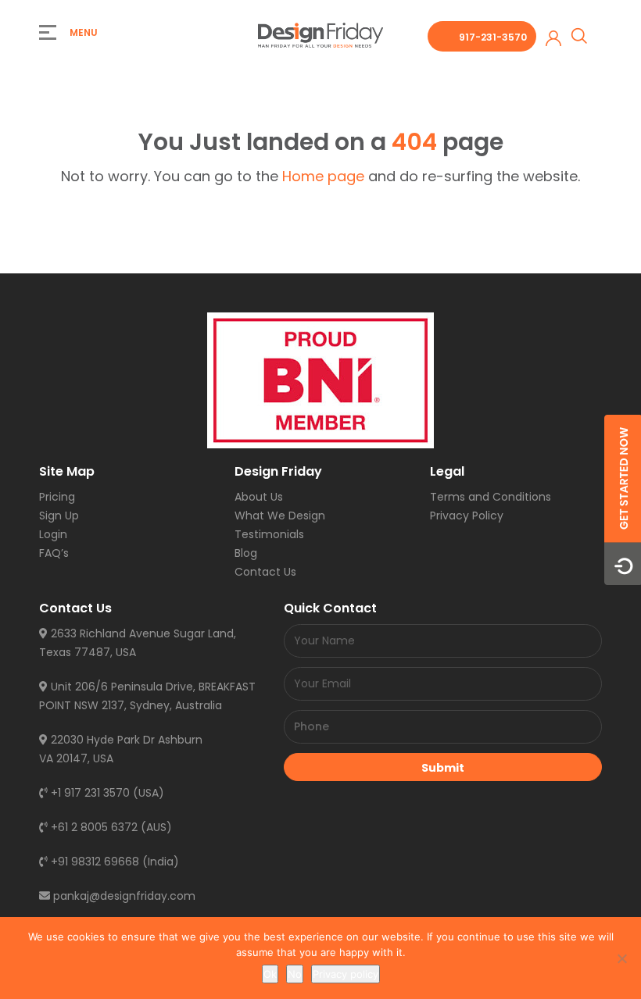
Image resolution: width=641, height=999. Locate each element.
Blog (246, 553)
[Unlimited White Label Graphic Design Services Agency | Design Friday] (320, 34)
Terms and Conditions (490, 497)
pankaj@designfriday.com (122, 896)
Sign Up (59, 515)
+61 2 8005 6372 (93, 827)
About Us (259, 497)
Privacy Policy (466, 515)
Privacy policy (345, 974)
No (295, 974)
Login (53, 534)
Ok (270, 974)
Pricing (57, 497)
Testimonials (269, 534)
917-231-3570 (493, 37)
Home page (323, 176)
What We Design (280, 515)
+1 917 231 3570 (89, 793)
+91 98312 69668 (93, 861)
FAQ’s (54, 553)
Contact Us (265, 572)
